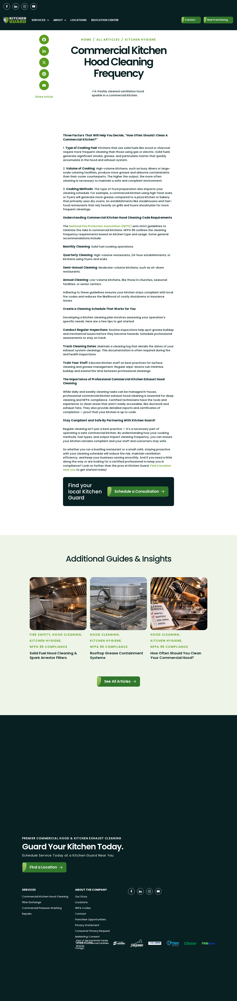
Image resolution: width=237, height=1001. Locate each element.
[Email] (44, 85)
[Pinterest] (44, 74)
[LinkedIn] (44, 51)
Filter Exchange (31, 902)
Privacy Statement (87, 925)
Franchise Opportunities (90, 919)
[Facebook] (44, 39)
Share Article (44, 97)
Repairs (27, 913)
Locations (78, 20)
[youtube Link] (33, 6)
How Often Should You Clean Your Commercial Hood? (175, 655)
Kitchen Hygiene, (46, 641)
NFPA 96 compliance (48, 647)
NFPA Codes (83, 908)
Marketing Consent (87, 936)
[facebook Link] (6, 6)
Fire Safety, (41, 635)
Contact (80, 913)
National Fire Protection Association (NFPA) (100, 226)
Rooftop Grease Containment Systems (116, 655)
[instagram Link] (24, 6)
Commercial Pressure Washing (42, 908)
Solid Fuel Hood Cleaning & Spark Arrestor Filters (53, 655)
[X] (44, 62)
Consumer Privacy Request (92, 931)
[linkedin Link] (15, 6)
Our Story (81, 896)
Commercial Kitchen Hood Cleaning (45, 896)
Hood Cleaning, (67, 635)
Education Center (104, 20)
